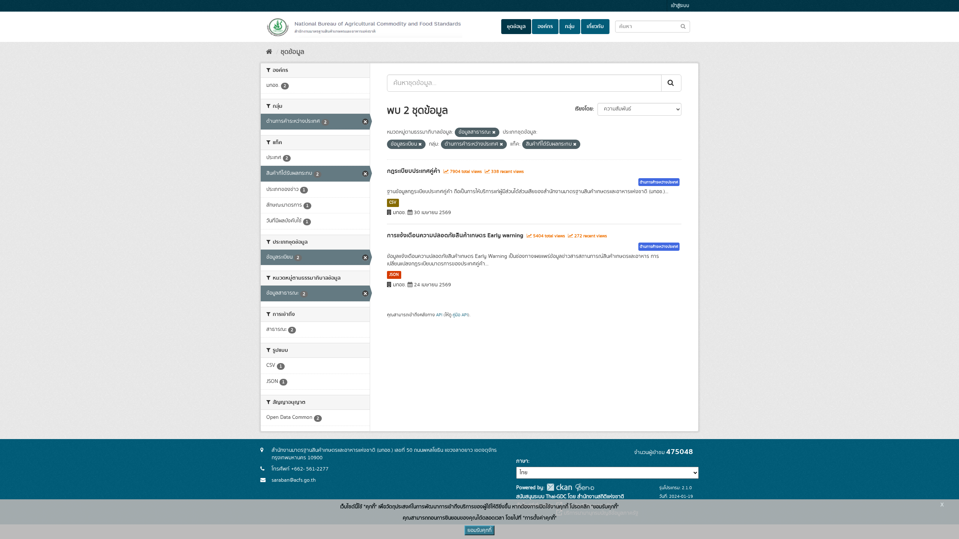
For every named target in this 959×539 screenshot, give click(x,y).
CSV (392, 202)
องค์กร (545, 26)
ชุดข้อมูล (516, 26)
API (439, 315)
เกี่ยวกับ (595, 26)
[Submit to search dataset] (683, 26)
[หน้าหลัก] (269, 52)
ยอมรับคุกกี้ (479, 530)
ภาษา (522, 461)
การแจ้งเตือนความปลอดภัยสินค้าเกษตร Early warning (455, 235)
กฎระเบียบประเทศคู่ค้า (413, 171)
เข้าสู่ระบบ (680, 5)
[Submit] (671, 83)
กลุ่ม (570, 26)
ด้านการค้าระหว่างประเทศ (659, 182)
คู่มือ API (460, 315)
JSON (394, 275)
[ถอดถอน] (494, 132)
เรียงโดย (584, 109)
